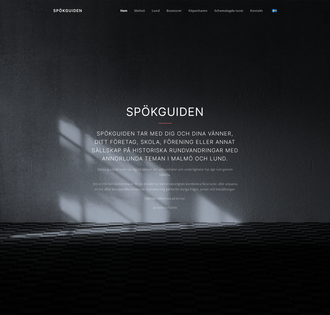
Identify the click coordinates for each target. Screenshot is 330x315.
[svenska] (274, 10)
